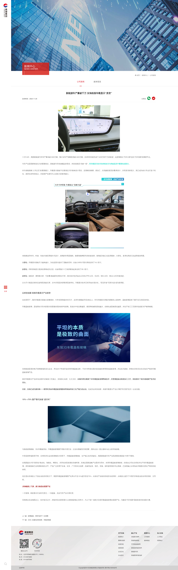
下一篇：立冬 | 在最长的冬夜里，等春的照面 (36, 520)
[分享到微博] (153, 98)
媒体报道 (97, 81)
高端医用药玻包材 (136, 555)
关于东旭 (121, 533)
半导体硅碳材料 (136, 544)
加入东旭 (160, 533)
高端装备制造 (135, 540)
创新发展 (121, 548)
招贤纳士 (160, 540)
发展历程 (121, 544)
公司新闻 (80, 81)
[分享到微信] (148, 98)
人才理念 (160, 537)
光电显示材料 (135, 537)
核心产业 (134, 533)
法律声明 (22, 568)
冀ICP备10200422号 (111, 568)
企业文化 (121, 551)
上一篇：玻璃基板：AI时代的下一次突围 (35, 516)
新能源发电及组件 (136, 548)
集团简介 (121, 537)
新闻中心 (145, 75)
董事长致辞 (121, 540)
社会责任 (121, 555)
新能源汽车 (134, 551)
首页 (137, 75)
